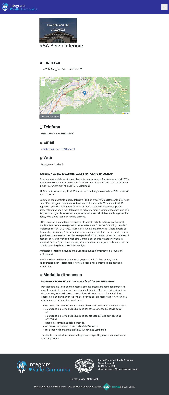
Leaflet (126, 113)
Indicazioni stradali (50, 116)
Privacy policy (78, 379)
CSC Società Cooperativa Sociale (85, 386)
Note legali (92, 379)
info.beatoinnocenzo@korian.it (58, 149)
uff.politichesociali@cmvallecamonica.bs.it (118, 369)
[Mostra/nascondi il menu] (164, 7)
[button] (84, 93)
